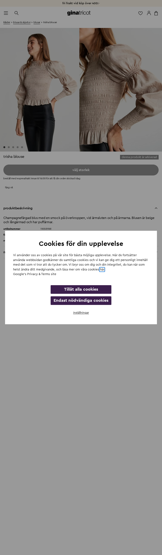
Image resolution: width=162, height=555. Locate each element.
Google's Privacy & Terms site (34, 274)
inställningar (81, 312)
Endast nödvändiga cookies (81, 300)
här (102, 269)
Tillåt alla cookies (81, 289)
